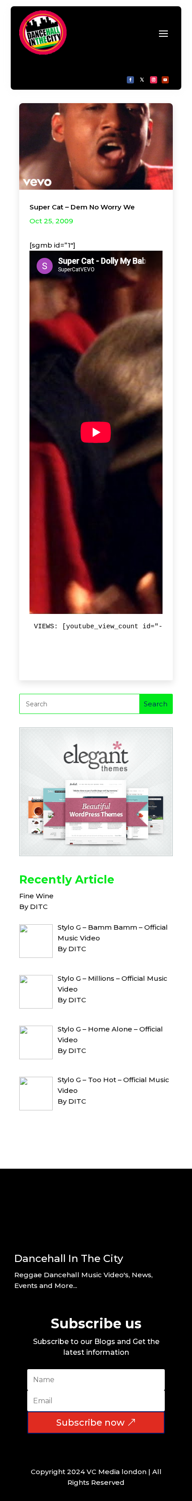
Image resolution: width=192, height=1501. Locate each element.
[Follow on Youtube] (165, 79)
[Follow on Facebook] (130, 79)
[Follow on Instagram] (153, 79)
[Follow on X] (142, 79)
